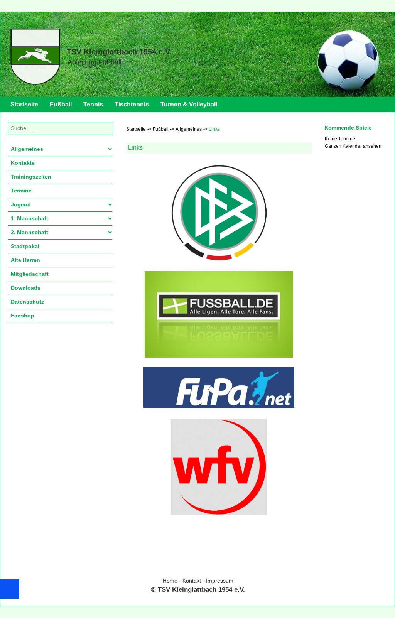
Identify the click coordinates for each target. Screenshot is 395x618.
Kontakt (191, 580)
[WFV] (219, 467)
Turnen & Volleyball (188, 104)
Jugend (21, 204)
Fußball (61, 104)
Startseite (24, 104)
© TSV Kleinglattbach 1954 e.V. (198, 589)
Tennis (93, 104)
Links (135, 147)
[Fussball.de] (219, 314)
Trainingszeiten (31, 177)
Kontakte (23, 163)
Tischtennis (132, 104)
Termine (21, 190)
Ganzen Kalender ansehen (353, 146)
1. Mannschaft (29, 218)
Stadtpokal (25, 246)
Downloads (26, 288)
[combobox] (60, 128)
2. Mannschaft (29, 232)
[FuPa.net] (219, 387)
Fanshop (22, 315)
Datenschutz (27, 302)
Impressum (219, 580)
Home (170, 580)
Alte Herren (25, 260)
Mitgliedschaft (30, 274)
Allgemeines (27, 149)
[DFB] (219, 213)
